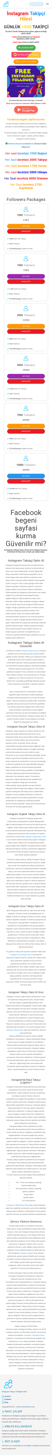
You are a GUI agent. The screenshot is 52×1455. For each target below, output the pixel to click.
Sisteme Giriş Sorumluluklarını (20, 144)
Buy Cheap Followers (26, 62)
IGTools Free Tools (28, 54)
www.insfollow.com (27, 1407)
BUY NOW (26, 226)
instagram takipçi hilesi (14, 1030)
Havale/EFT (26, 231)
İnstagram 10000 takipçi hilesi (18, 1205)
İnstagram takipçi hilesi (28, 1253)
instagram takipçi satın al (30, 651)
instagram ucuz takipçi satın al (21, 955)
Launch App (37, 4)
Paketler (24, 1419)
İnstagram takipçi (17, 583)
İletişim (29, 1446)
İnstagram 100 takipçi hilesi (34, 1335)
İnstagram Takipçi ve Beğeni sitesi (14, 1392)
